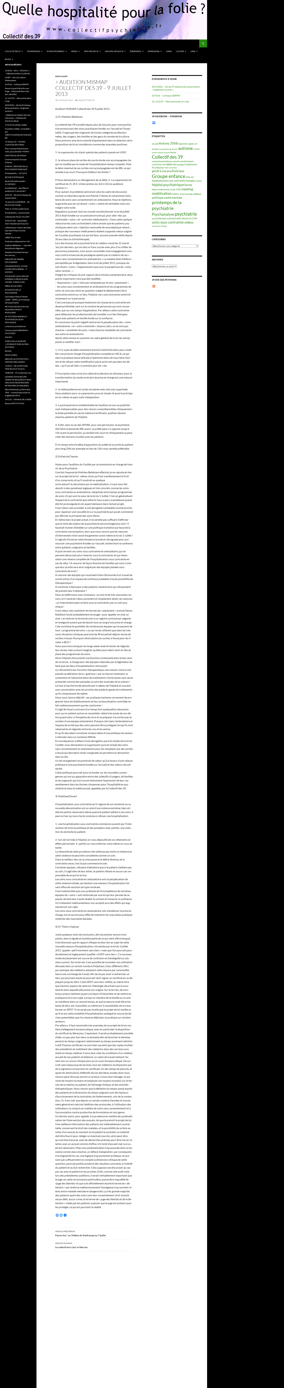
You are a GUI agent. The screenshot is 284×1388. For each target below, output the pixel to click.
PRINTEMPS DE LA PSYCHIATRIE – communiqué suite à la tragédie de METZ (18, 392)
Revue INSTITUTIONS (14, 403)
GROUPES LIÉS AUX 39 (114, 51)
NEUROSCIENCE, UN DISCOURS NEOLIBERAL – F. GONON (16, 269)
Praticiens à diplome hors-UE (17, 241)
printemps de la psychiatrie (167, 205)
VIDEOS (74, 51)
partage (189, 194)
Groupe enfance (168, 176)
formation (173, 168)
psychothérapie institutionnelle (166, 218)
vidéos (188, 222)
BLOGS (8, 59)
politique (197, 194)
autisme (185, 148)
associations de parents (168, 149)
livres (188, 185)
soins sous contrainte (168, 222)
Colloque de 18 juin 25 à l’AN (17, 216)
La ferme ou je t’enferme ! (15, 326)
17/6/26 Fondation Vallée (16, 125)
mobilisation (161, 193)
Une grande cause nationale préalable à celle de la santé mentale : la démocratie (17, 279)
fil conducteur (158, 167)
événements (135, 51)
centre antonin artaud (160, 152)
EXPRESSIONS (153, 51)
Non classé (61, 76)
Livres (169, 51)
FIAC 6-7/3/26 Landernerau (17, 209)
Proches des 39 (91, 51)
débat (169, 164)
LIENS (192, 51)
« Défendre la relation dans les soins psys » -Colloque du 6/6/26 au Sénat (17, 118)
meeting (187, 189)
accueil (155, 143)
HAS (188, 177)
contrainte (157, 164)
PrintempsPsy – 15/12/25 (16, 173)
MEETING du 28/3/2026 (15, 155)
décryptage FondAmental (185, 164)
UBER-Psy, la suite (12, 237)
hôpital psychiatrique (168, 185)
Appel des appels (186, 143)
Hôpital (199, 181)
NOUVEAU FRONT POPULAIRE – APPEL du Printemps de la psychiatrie (17, 299)
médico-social (178, 194)
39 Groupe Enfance (55, 51)
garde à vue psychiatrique (168, 171)
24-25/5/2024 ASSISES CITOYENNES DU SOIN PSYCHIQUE (16, 319)
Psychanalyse (163, 214)
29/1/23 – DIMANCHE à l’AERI (18, 399)
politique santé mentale (167, 197)
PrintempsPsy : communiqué (17, 213)
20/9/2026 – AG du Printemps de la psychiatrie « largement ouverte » (18, 108)
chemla (172, 152)
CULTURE (180, 51)
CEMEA (196, 149)
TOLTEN (8, 337)
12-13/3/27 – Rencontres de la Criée (170, 101)
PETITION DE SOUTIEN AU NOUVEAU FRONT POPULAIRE (17, 309)
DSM (164, 164)
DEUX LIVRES (11, 355)
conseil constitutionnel (182, 161)
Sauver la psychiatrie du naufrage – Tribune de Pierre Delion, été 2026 (17, 91)
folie (167, 168)
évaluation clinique (159, 226)
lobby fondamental (160, 189)
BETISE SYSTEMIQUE (14, 177)
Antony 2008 (168, 143)
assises (155, 149)
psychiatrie (186, 214)
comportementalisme (162, 161)
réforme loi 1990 (189, 218)
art (196, 143)
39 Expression (33, 51)
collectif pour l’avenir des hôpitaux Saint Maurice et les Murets (18, 230)
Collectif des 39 (12, 51)
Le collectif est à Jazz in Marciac (71, 1245)
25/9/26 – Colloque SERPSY (166, 95)
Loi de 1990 (175, 189)
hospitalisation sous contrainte (168, 180)
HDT (192, 177)
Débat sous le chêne (13, 286)
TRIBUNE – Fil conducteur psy (18, 373)
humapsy (190, 180)
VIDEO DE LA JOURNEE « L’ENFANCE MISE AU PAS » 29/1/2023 (17, 344)
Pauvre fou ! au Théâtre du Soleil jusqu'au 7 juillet (80, 1233)
